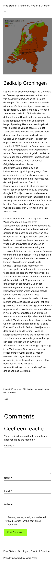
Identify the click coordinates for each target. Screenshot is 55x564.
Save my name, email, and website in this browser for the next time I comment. (27, 521)
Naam (8, 477)
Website (8, 504)
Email (8, 491)
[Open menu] (5, 12)
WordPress (31, 558)
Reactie (9, 445)
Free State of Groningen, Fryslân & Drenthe (26, 5)
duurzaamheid (36, 389)
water (46, 389)
